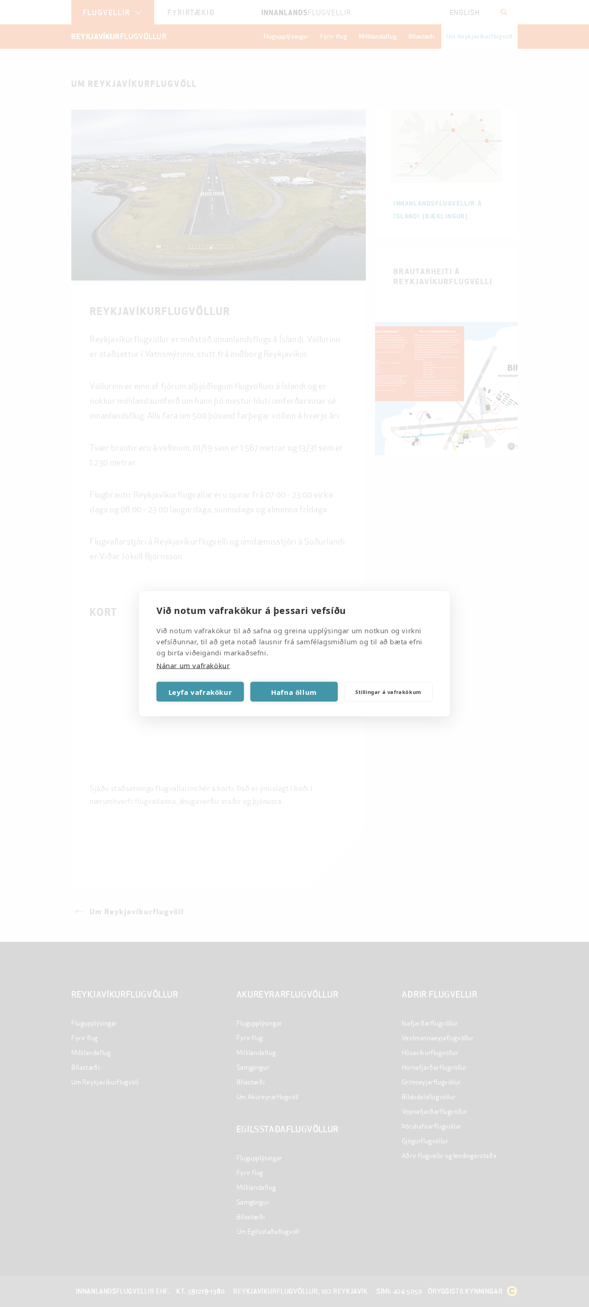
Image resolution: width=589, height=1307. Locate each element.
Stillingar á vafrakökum (388, 691)
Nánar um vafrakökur (193, 665)
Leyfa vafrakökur (200, 691)
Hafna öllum (294, 691)
